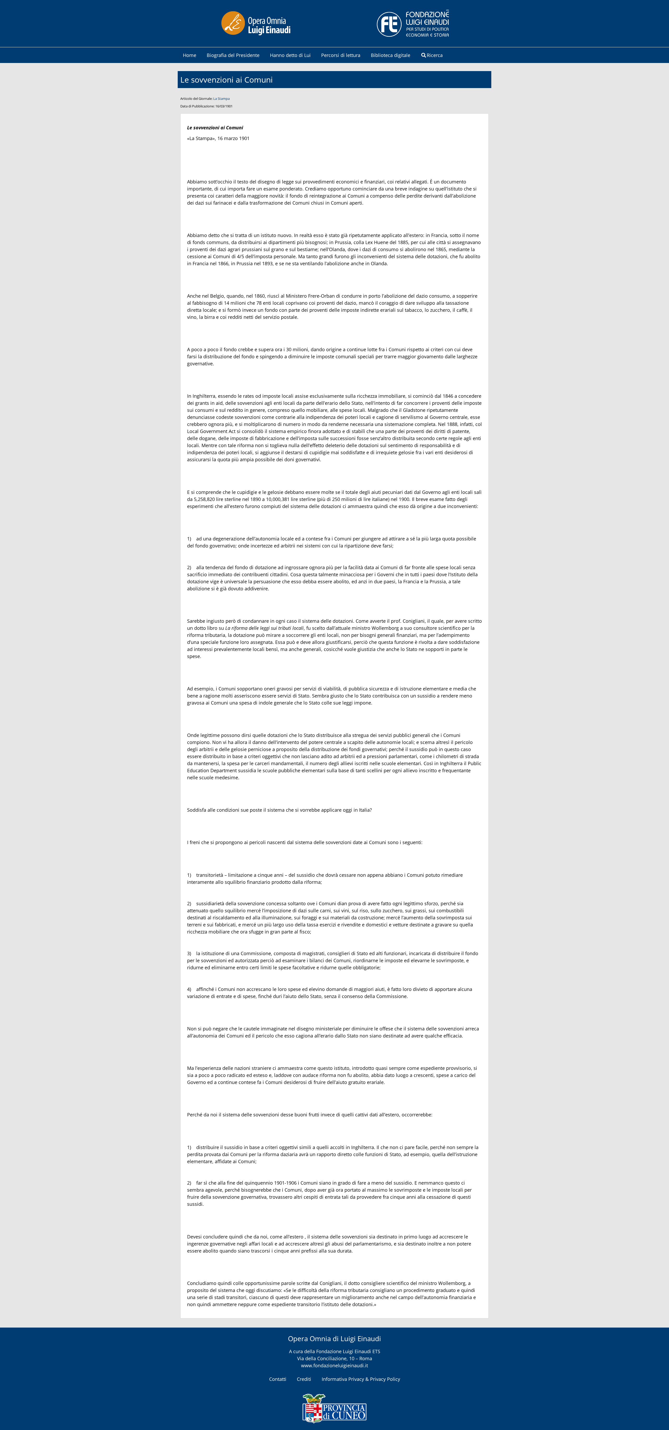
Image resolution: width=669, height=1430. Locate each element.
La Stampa (221, 98)
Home (189, 55)
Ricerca (435, 55)
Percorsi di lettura (340, 55)
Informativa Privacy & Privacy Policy (361, 1379)
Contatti (277, 1379)
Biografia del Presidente (233, 55)
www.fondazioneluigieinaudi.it (334, 1365)
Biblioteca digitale (390, 55)
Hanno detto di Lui (290, 55)
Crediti (304, 1379)
